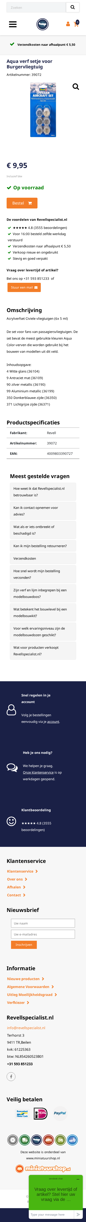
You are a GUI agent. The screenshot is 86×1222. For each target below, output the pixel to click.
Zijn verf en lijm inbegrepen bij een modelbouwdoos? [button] (40, 593)
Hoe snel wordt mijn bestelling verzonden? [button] (36, 574)
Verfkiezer (16, 1002)
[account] (69, 24)
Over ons (15, 879)
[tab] (43, 491)
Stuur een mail (22, 287)
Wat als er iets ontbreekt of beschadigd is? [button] (33, 529)
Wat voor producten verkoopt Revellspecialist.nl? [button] (35, 650)
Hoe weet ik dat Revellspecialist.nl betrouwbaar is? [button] (39, 491)
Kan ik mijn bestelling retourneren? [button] (40, 546)
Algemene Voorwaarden (28, 986)
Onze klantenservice (38, 772)
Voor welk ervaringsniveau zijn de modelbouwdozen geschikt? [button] (39, 631)
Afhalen (14, 887)
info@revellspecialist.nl (26, 1027)
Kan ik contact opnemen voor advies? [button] (35, 510)
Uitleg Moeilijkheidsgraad (29, 994)
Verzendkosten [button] (24, 558)
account (53, 721)
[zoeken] (72, 7)
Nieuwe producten (23, 978)
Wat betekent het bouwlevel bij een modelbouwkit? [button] (40, 612)
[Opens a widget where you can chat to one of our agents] (55, 1196)
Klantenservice (20, 871)
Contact (14, 895)
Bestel (18, 203)
